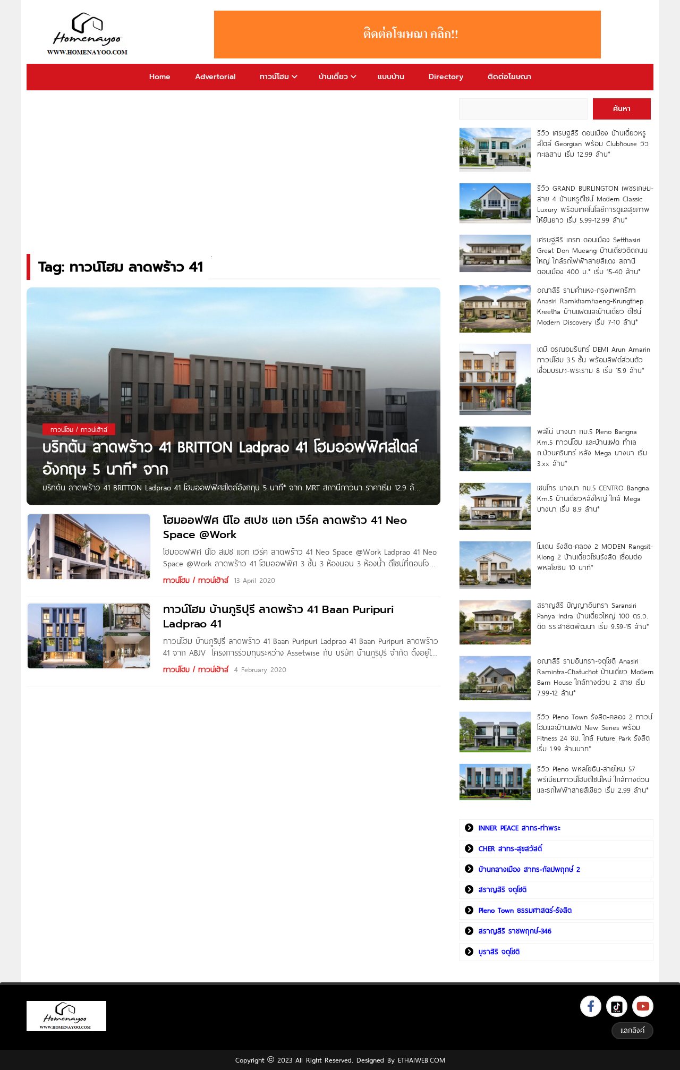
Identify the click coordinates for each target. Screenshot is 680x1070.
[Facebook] (590, 1006)
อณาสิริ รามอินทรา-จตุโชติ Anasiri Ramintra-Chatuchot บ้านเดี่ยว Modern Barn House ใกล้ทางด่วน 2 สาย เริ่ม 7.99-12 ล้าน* (595, 677)
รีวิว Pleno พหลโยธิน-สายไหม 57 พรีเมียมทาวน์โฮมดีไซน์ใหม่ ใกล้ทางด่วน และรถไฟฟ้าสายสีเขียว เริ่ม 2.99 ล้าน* (593, 779)
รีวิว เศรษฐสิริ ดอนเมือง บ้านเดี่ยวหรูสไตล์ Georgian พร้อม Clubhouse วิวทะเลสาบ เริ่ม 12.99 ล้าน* (593, 143)
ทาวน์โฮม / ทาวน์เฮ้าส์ (195, 580)
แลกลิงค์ (632, 1030)
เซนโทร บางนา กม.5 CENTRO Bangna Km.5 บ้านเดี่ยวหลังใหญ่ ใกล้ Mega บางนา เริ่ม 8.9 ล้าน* (593, 498)
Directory (446, 76)
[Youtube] (642, 1006)
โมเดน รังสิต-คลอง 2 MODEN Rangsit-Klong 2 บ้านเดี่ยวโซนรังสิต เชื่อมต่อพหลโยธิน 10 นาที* (595, 557)
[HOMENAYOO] (89, 34)
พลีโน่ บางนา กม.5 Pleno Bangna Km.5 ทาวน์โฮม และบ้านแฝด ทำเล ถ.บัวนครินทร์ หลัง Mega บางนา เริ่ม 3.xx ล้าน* (592, 447)
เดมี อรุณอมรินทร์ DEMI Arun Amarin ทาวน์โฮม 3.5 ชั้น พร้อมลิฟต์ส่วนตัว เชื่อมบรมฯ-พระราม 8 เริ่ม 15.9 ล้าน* (593, 360)
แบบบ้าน (391, 76)
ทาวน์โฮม (274, 76)
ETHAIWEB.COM (421, 1060)
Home (160, 76)
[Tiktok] (616, 1006)
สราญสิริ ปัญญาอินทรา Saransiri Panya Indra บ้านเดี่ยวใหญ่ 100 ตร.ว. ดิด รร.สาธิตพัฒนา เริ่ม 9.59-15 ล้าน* (593, 616)
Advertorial (215, 76)
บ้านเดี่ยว (333, 76)
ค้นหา (622, 108)
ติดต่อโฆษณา (509, 76)
